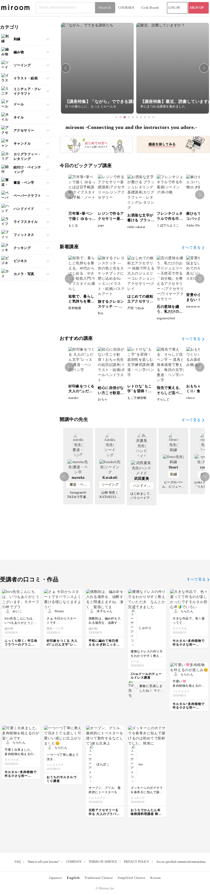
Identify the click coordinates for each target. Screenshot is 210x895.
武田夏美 (141, 479)
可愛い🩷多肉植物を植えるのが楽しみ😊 (189, 686)
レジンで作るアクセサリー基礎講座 (111, 218)
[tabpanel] (97, 68)
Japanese (55, 878)
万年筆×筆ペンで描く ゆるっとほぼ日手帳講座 (82, 218)
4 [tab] (129, 117)
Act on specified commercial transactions (181, 862)
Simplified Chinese (131, 878)
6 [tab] (137, 117)
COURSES (126, 7)
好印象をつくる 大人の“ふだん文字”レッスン (81, 391)
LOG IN (174, 7)
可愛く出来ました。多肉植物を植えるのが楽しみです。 (21, 754)
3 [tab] (125, 117)
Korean (155, 878)
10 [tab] (153, 117)
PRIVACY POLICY (136, 862)
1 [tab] (117, 117)
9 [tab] (149, 117)
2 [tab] (121, 117)
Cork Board (150, 7)
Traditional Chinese (99, 878)
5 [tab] (133, 117)
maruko (78, 477)
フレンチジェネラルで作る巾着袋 (170, 218)
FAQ (18, 862)
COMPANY (74, 862)
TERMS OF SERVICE (103, 862)
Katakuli (109, 477)
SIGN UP (197, 7)
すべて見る (191, 247)
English (73, 878)
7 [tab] (141, 117)
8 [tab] (145, 117)
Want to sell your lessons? (43, 862)
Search (105, 7)
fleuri (173, 467)
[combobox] (76, 7)
